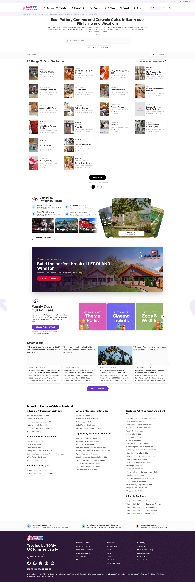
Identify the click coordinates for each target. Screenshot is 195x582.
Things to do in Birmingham (84, 550)
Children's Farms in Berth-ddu (87, 419)
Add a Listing (173, 1)
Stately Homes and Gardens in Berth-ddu (91, 457)
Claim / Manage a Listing (145, 550)
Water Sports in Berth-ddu (36, 460)
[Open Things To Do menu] (87, 8)
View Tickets (91, 47)
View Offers (103, 47)
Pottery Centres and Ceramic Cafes (85, 14)
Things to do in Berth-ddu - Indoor (39, 470)
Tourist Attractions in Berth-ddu (88, 463)
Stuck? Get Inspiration (83, 553)
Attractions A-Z (81, 556)
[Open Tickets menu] (68, 8)
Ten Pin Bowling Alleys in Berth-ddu (138, 484)
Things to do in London (83, 546)
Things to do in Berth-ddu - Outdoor (40, 473)
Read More (97, 34)
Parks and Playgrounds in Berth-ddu (40, 428)
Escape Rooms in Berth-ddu (135, 437)
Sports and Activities (65, 14)
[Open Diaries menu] (101, 8)
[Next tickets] (97, 226)
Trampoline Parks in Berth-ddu (136, 488)
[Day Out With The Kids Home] (30, 7)
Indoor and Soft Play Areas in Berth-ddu (140, 456)
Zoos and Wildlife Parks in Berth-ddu (89, 428)
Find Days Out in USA (113, 563)
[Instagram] (46, 563)
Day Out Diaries (112, 546)
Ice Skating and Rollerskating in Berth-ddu (141, 450)
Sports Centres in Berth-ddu (135, 481)
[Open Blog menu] (142, 8)
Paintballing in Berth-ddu (134, 469)
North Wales (26, 14)
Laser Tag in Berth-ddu (134, 466)
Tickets (62, 8)
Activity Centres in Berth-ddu (38, 415)
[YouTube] (52, 563)
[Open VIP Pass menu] (117, 8)
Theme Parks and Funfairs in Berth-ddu (90, 460)
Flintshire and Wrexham (40, 14)
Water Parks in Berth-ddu (36, 457)
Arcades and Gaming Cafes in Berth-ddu (140, 418)
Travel (126, 8)
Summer (50, 8)
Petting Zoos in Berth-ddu (85, 422)
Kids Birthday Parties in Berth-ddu (138, 462)
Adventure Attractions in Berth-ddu (44, 411)
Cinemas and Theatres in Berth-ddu (138, 425)
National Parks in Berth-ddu (37, 425)
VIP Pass (111, 8)
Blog (139, 8)
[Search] (164, 7)
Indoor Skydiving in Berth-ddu (136, 453)
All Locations (80, 560)
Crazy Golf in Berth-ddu (134, 431)
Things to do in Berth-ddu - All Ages (138, 501)
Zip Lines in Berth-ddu (35, 431)
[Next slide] (163, 316)
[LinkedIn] (35, 563)
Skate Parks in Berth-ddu (134, 475)
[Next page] (101, 187)
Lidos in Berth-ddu (34, 448)
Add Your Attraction (143, 553)
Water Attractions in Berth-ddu (42, 436)
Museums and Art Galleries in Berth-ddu (91, 448)
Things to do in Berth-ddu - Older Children (141, 510)
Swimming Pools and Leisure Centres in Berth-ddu (45, 454)
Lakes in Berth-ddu (34, 444)
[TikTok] (40, 563)
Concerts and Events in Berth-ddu (138, 428)
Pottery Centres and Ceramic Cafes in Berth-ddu (143, 472)
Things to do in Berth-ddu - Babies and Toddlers (143, 504)
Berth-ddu (53, 14)
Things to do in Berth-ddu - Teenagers (139, 513)
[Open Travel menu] (130, 8)
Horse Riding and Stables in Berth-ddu (139, 447)
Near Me (156, 8)
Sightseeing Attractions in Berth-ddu (94, 433)
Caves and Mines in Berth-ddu (87, 441)
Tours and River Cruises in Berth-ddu (89, 466)
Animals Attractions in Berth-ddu (92, 411)
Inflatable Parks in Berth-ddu (136, 459)
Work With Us (185, 1)
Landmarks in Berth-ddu (85, 444)
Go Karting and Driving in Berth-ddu (138, 443)
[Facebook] (29, 563)
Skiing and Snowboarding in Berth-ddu (139, 478)
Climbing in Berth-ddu (35, 419)
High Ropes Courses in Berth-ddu (39, 422)
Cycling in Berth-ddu (133, 434)
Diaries (96, 8)
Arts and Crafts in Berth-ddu (135, 421)
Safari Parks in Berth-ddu (85, 425)
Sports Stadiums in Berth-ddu (87, 454)
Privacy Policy (142, 556)
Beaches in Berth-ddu (35, 441)
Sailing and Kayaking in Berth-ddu (39, 451)
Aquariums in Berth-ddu (85, 415)
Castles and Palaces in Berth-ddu (88, 438)
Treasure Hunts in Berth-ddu (86, 470)
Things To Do (80, 8)
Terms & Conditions (143, 560)
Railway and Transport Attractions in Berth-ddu (93, 451)
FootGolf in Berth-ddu (133, 440)
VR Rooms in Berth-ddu (134, 491)
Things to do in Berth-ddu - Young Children (141, 507)
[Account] (169, 7)
